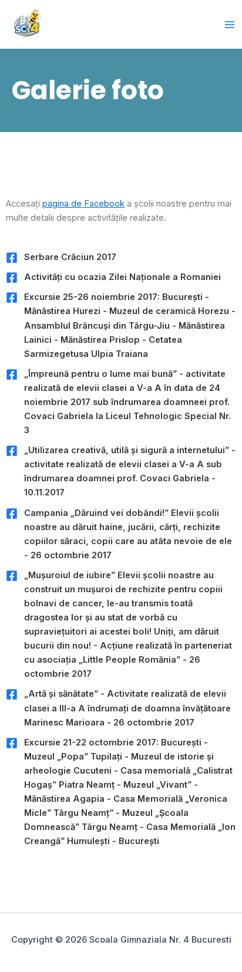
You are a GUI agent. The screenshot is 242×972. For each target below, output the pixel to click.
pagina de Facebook (83, 203)
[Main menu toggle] (229, 24)
